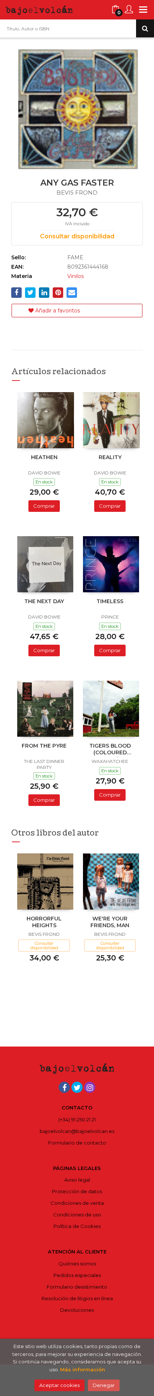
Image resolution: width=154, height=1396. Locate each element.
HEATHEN (44, 457)
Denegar (104, 1385)
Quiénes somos (77, 1264)
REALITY (110, 457)
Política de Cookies (77, 1226)
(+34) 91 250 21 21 (77, 1119)
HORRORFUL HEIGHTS (44, 922)
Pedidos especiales (77, 1275)
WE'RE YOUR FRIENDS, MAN (109, 922)
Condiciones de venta (77, 1203)
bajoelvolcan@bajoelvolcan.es (77, 1131)
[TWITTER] (77, 1087)
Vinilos (75, 276)
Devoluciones (77, 1310)
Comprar (44, 506)
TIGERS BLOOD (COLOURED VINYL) (110, 749)
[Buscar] (145, 28)
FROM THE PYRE (44, 745)
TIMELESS (109, 601)
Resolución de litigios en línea (77, 1298)
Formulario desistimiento (77, 1287)
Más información (82, 1369)
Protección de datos (77, 1191)
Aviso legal (77, 1180)
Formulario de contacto (77, 1143)
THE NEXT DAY (44, 601)
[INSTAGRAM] (89, 1087)
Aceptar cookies (59, 1385)
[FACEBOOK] (64, 1087)
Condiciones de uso (77, 1215)
